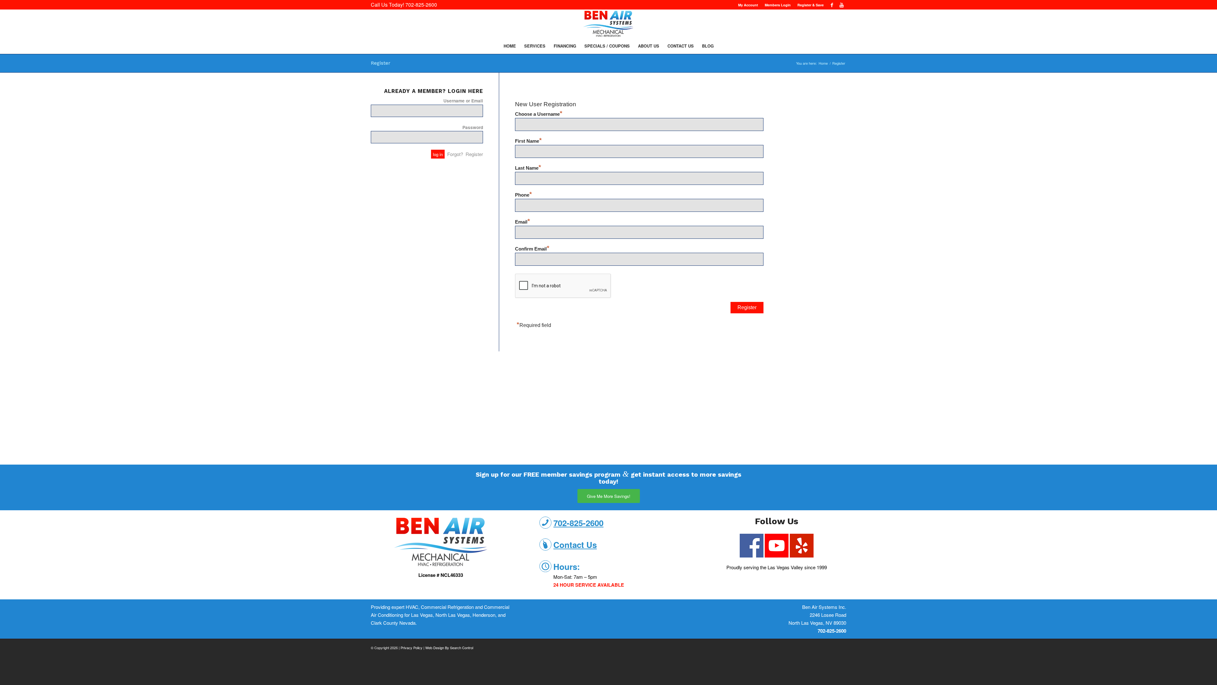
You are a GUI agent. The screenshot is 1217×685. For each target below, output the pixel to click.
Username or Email (463, 100)
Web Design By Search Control (449, 647)
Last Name (528, 168)
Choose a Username (539, 114)
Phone (523, 195)
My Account (748, 5)
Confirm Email (532, 248)
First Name (528, 141)
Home (823, 63)
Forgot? (455, 154)
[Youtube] (841, 5)
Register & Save (810, 5)
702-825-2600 (421, 4)
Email (522, 222)
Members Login (778, 5)
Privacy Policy (411, 647)
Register (380, 63)
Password (472, 127)
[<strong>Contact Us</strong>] (545, 544)
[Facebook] (831, 5)
